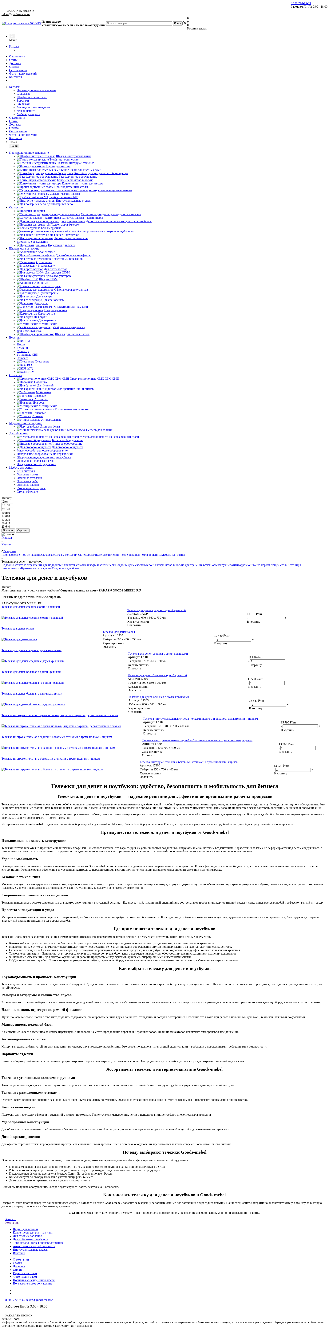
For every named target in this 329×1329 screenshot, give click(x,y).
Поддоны (8, 565)
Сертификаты (18, 70)
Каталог (14, 46)
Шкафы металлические (32, 97)
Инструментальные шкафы (30, 1249)
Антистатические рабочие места (34, 1246)
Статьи (13, 59)
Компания (11, 1222)
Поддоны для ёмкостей (130, 565)
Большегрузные (221, 565)
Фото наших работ (25, 1276)
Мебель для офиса (28, 114)
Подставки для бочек (66, 568)
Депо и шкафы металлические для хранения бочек (178, 565)
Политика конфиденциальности (34, 1280)
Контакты (15, 77)
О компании (17, 56)
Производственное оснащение (36, 90)
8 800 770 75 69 (15, 1299)
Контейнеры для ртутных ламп (33, 1232)
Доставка (15, 63)
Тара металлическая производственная (38, 1242)
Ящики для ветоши (25, 1229)
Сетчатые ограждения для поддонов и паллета (44, 565)
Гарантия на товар (25, 1273)
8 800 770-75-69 (301, 3)
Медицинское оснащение (33, 107)
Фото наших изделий (23, 73)
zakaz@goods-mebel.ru (16, 14)
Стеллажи (23, 104)
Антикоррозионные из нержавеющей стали (259, 565)
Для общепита (26, 110)
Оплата (14, 66)
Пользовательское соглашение (32, 1283)
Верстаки (23, 100)
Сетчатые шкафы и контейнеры (94, 565)
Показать (8, 530)
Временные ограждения (36, 568)
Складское (23, 93)
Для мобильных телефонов (30, 1239)
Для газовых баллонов (27, 1236)
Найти (14, 146)
